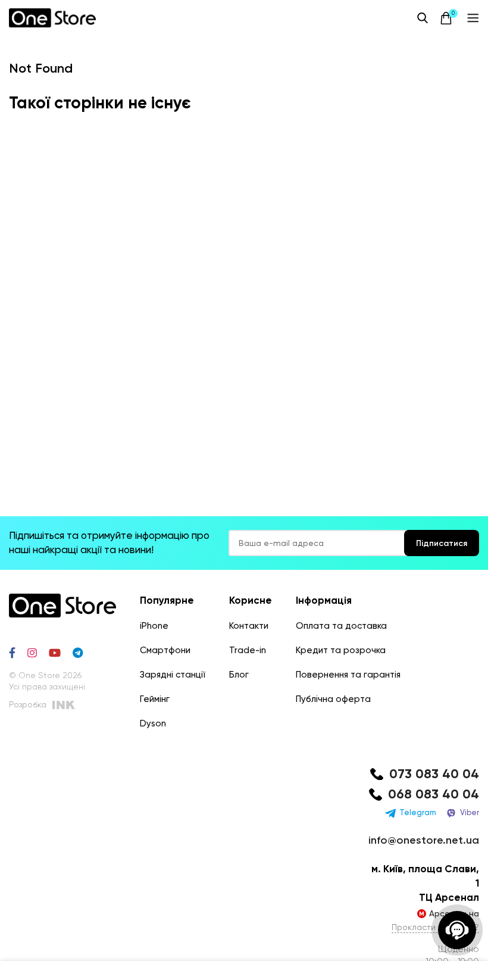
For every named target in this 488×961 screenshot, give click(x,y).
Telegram (417, 812)
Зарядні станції (172, 674)
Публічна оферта (333, 699)
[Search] (422, 18)
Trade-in (247, 650)
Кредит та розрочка (341, 650)
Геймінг (155, 699)
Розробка (27, 704)
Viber (469, 812)
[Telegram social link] (78, 652)
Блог (239, 674)
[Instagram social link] (32, 652)
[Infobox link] (422, 774)
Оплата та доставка (341, 625)
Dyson (153, 723)
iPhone (154, 625)
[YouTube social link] (55, 652)
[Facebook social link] (12, 652)
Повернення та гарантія (348, 674)
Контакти (248, 625)
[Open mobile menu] (473, 18)
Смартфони (165, 650)
